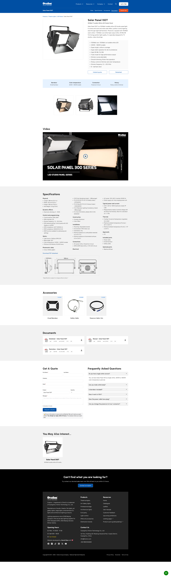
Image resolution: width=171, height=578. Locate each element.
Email (44, 384)
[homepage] (52, 498)
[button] (85, 156)
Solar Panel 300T (52, 460)
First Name (45, 372)
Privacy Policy (110, 554)
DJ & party (84, 512)
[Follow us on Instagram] (52, 544)
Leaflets (105, 506)
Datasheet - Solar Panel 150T (58, 339)
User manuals (107, 509)
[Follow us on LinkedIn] (59, 544)
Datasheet (118, 72)
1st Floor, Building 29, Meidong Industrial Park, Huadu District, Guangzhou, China (99, 535)
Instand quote (97, 72)
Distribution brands (86, 522)
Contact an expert (85, 485)
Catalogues (106, 503)
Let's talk (124, 4)
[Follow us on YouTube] (66, 544)
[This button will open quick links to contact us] (166, 573)
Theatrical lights (85, 500)
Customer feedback (109, 512)
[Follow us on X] (62, 544)
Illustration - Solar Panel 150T (58, 349)
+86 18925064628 (86, 542)
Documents (114, 10)
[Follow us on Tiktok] (55, 544)
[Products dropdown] (82, 4)
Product (44, 390)
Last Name (66, 372)
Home (105, 500)
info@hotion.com (86, 539)
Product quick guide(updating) (112, 522)
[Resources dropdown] (93, 4)
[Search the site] (116, 4)
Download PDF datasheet (50, 253)
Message (45, 395)
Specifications (98, 10)
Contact (110, 4)
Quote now (123, 10)
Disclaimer (117, 554)
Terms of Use (125, 554)
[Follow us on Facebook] (48, 544)
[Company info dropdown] (104, 4)
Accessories (107, 10)
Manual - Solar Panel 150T (101, 339)
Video (91, 10)
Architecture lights (86, 509)
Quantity (73, 390)
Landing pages (107, 519)
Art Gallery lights (86, 503)
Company (45, 378)
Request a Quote (49, 410)
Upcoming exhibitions (109, 515)
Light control (84, 515)
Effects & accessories (87, 519)
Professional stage (86, 506)
